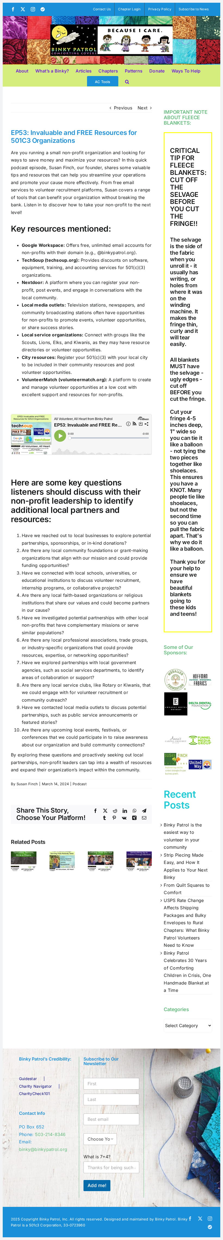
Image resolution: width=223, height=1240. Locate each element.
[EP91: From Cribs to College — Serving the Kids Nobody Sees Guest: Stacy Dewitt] (62, 854)
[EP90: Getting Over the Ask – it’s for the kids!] (100, 854)
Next (142, 108)
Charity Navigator (35, 1086)
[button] (127, 80)
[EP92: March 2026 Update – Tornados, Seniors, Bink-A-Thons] (23, 854)
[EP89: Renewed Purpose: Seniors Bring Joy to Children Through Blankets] (139, 854)
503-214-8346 (50, 1134)
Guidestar (28, 1078)
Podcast (79, 784)
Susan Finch (27, 784)
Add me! (97, 1185)
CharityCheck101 (34, 1093)
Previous (123, 108)
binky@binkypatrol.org (43, 1149)
